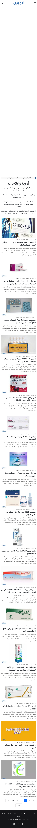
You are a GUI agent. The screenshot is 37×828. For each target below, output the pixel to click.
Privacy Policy (17, 819)
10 (13, 800)
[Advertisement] (18, 91)
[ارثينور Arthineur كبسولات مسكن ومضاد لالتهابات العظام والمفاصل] (18, 344)
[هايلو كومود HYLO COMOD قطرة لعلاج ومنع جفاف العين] (18, 536)
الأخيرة (18, 805)
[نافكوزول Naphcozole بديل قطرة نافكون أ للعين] (18, 731)
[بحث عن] (2, 4)
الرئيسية (27, 178)
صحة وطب (19, 178)
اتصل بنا (10, 819)
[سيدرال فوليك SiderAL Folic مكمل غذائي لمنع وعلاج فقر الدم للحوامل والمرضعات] (18, 267)
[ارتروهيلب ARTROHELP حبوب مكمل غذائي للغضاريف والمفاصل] (18, 228)
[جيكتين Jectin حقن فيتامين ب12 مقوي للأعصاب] (18, 422)
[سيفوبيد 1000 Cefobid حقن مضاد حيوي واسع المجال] (18, 498)
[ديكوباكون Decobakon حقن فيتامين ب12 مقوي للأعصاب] (18, 459)
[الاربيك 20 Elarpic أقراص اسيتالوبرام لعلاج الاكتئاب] (18, 692)
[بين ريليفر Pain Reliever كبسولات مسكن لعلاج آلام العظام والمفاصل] (18, 306)
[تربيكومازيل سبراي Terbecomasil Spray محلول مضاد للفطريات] (18, 769)
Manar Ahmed (30, 239)
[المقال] (18, 3)
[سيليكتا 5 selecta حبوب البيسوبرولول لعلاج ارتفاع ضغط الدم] (18, 614)
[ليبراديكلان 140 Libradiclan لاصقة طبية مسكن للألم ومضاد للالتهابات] (18, 383)
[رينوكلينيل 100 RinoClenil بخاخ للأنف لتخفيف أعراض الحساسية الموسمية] (18, 653)
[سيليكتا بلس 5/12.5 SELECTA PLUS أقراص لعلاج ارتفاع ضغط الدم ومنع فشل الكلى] (18, 575)
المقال (21, 813)
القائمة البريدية (25, 819)
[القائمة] (35, 4)
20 (8, 800)
